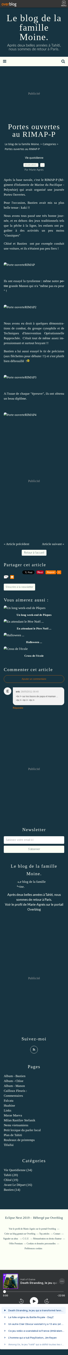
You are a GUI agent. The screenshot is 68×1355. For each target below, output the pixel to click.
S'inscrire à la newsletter (19, 587)
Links (7, 1110)
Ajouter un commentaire (34, 679)
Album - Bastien (15, 1076)
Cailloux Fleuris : (15, 1091)
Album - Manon (14, 1086)
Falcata (8, 1100)
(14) (12, 1190)
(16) (18, 1185)
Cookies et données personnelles (41, 1243)
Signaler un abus (11, 1238)
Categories (49, 144)
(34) (18, 1170)
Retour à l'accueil (34, 552)
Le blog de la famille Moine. (34, 27)
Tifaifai (9, 1145)
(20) (11, 1175)
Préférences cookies (33, 1248)
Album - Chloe (13, 1081)
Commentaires (13, 1096)
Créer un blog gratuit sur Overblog (19, 1233)
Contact (56, 1233)
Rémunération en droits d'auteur (47, 1238)
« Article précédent (16, 544)
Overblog (56, 1218)
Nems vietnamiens (16, 1125)
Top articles (44, 1233)
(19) (11, 1180)
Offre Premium (16, 1243)
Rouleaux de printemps (19, 1140)
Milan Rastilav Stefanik (19, 1120)
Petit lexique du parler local (22, 1130)
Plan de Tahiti (13, 1135)
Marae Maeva (13, 1115)
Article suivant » (53, 544)
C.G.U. (26, 1238)
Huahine (9, 1105)
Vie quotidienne (34, 158)
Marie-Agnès (36, 904)
